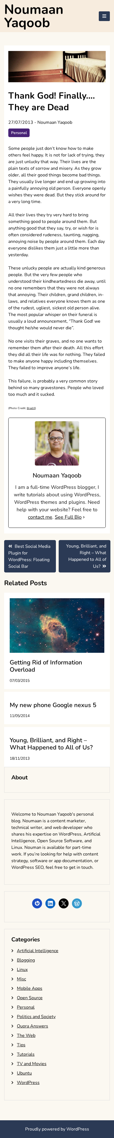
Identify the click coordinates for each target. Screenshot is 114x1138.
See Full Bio (68, 517)
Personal (19, 132)
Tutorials (26, 1054)
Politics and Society (36, 1017)
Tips (21, 1045)
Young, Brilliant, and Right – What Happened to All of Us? (51, 744)
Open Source (30, 998)
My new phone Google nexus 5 (53, 705)
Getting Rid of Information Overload (46, 666)
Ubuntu (24, 1073)
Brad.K (31, 408)
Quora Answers (32, 1026)
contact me (40, 517)
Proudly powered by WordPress (57, 1129)
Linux (22, 970)
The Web (26, 1035)
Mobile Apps (29, 988)
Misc (21, 979)
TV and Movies (31, 1064)
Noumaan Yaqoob (33, 16)
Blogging (26, 960)
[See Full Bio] (84, 517)
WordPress (28, 1083)
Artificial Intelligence (37, 951)
